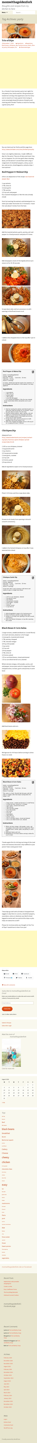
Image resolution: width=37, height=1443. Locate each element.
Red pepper (11, 47)
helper (3, 1200)
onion (3, 1212)
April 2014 (6, 1389)
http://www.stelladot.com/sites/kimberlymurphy (18, 149)
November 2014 (8, 1372)
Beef (3, 1122)
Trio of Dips (8, 40)
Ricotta (3, 1231)
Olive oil (3, 1209)
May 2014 (6, 1387)
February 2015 (8, 1369)
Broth (4, 1137)
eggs (3, 1188)
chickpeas (12, 45)
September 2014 (8, 1378)
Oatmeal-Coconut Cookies (11, 1295)
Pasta (4, 1215)
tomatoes (4, 1255)
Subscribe (7, 1009)
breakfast (6, 1133)
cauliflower (4, 1146)
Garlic (29, 45)
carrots (3, 1143)
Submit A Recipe (6, 1023)
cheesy (5, 1157)
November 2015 (8, 1363)
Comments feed (8, 1425)
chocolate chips (7, 1169)
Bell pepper (4, 1125)
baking (3, 1116)
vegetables (5, 1258)
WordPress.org (8, 1428)
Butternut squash (7, 1140)
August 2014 (7, 1381)
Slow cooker (6, 1237)
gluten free (4, 1194)
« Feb (3, 1102)
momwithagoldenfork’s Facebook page (12, 1305)
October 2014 (8, 1375)
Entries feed (7, 1422)
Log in (5, 1419)
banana (3, 1119)
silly (3, 1234)
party (5, 47)
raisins (3, 1221)
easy (4, 1184)
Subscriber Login (6, 1025)
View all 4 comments (9, 985)
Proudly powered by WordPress (11, 1439)
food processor (22, 45)
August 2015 (7, 1366)
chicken (6, 1162)
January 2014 (7, 1398)
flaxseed (3, 1191)
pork (3, 1218)
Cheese (5, 1153)
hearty (3, 1197)
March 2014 (7, 1392)
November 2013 (8, 1404)
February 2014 (8, 1395)
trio (16, 47)
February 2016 (8, 1358)
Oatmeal (4, 1206)
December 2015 (8, 1360)
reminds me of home (6, 1224)
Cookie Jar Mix (8, 1286)
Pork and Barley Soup (15, 1330)
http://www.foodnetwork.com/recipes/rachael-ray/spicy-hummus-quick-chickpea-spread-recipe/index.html (17, 439)
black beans (5, 45)
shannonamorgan (25, 47)
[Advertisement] (18, 70)
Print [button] (33, 372)
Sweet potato (6, 1246)
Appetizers (20, 43)
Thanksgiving (5, 1249)
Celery (4, 1149)
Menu (4, 12)
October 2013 (8, 1407)
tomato (3, 1252)
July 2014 (6, 1384)
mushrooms (6, 1203)
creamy (3, 1175)
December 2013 (8, 1401)
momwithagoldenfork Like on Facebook (17, 1267)
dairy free (4, 1178)
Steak (4, 1243)
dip (17, 45)
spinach (3, 1240)
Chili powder (4, 1166)
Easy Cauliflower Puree (10, 1289)
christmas (4, 1172)
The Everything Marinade (11, 1292)
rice (3, 1227)
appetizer (29, 43)
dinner (3, 1180)
